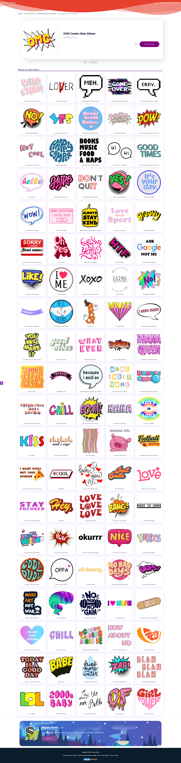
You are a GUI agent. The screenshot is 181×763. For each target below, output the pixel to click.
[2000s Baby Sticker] (61, 699)
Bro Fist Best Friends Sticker (61, 326)
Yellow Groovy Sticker (149, 230)
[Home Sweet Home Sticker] (120, 377)
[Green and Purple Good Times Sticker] (149, 150)
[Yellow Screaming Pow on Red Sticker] (149, 118)
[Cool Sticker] (61, 474)
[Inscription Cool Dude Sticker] (32, 570)
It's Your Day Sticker (149, 197)
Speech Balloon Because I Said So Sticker (90, 391)
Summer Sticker (32, 391)
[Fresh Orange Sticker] (149, 635)
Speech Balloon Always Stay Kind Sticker (90, 230)
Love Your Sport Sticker (120, 230)
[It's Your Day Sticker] (149, 182)
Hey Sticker (61, 520)
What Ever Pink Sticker (90, 359)
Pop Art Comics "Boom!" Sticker (90, 423)
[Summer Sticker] (32, 377)
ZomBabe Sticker (61, 391)
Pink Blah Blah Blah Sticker (149, 681)
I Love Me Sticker (61, 294)
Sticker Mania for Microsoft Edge (87, 755)
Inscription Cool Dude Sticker (32, 584)
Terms (111, 755)
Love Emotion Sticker (90, 520)
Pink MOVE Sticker (90, 455)
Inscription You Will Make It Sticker (32, 359)
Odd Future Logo (119, 713)
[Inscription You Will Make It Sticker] (32, 345)
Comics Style (93, 62)
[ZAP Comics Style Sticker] (120, 667)
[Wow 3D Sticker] (61, 603)
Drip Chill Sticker (61, 650)
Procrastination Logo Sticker (32, 326)
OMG (85, 62)
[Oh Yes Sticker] (61, 248)
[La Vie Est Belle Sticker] (90, 699)
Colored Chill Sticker (61, 423)
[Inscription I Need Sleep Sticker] (149, 312)
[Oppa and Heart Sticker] (61, 570)
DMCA (116, 755)
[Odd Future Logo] (120, 699)
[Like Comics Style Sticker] (32, 280)
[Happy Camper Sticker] (61, 150)
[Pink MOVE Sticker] (90, 441)
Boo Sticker (90, 326)
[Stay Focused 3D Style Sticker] (32, 506)
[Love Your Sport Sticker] (120, 216)
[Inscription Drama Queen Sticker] (149, 345)
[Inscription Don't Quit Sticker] (90, 182)
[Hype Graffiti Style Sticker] (61, 182)
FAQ (99, 755)
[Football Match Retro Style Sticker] (149, 441)
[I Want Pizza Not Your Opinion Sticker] (32, 474)
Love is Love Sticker (149, 423)
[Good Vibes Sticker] (61, 345)
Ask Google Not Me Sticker (149, 262)
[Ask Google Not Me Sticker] (149, 248)
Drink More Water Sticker (90, 681)
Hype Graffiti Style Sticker (61, 197)
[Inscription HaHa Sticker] (120, 409)
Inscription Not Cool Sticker (32, 165)
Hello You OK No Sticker (90, 262)
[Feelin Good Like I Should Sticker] (32, 409)
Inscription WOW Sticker (32, 230)
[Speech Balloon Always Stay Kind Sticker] (90, 216)
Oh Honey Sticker (90, 584)
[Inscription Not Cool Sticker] (32, 150)
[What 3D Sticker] (120, 312)
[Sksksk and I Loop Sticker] (61, 441)
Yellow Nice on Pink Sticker (120, 552)
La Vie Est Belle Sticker (90, 713)
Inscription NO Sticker (149, 294)
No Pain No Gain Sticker (90, 618)
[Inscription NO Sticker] (149, 280)
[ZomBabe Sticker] (61, 377)
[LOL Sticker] (32, 699)
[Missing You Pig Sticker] (120, 441)
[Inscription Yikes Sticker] (149, 538)
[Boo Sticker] (90, 312)
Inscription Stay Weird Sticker (32, 552)
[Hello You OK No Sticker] (90, 248)
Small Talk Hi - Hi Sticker (119, 165)
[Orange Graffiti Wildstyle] (120, 345)
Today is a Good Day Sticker (32, 681)
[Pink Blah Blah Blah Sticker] (149, 667)
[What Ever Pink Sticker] (90, 345)
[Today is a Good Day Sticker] (32, 667)
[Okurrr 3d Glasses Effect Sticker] (90, 538)
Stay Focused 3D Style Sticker (32, 520)
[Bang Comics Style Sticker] (120, 506)
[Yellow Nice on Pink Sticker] (120, 538)
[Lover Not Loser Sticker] (61, 87)
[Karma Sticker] (120, 280)
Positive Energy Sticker (120, 133)
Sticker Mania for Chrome (70, 755)
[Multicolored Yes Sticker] (61, 118)
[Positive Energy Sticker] (120, 118)
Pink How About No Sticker (120, 650)
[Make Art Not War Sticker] (32, 603)
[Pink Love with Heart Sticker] (149, 474)
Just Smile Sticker (119, 488)
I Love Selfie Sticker (120, 618)
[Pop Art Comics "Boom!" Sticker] (90, 409)
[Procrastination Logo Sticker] (32, 312)
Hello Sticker (32, 197)
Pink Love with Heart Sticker (149, 488)
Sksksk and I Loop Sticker (61, 455)
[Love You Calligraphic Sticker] (90, 474)
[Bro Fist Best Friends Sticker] (61, 312)
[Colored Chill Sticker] (61, 409)
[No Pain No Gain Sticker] (90, 603)
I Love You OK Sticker (61, 230)
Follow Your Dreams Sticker (32, 650)
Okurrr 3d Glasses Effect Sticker (90, 552)
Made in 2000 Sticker (149, 520)
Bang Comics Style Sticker (120, 520)
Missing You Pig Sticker (120, 455)
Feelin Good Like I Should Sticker (32, 423)
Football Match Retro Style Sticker (149, 455)
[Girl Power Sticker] (149, 699)
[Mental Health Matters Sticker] (90, 118)
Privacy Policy (105, 755)
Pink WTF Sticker (119, 262)
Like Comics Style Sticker (32, 294)
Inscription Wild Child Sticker (32, 101)
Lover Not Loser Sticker (61, 101)
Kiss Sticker (32, 455)
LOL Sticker (32, 713)
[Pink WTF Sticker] (120, 248)
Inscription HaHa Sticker (119, 423)
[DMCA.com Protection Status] (90, 760)
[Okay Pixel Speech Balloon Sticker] (149, 87)
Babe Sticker (61, 681)
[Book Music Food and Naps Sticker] (90, 150)
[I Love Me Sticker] (61, 280)
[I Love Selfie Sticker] (120, 603)
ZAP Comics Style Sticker (119, 681)
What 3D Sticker (119, 326)
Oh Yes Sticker (61, 262)
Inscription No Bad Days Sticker (120, 584)
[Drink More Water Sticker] (90, 667)
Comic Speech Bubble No (32, 133)
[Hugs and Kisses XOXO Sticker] (90, 280)
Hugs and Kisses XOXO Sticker (90, 294)
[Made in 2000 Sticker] (149, 506)
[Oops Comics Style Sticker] (149, 570)
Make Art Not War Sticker (32, 618)
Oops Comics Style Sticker (149, 584)
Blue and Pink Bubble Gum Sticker (149, 391)
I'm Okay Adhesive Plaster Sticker (149, 618)
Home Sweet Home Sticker (120, 391)
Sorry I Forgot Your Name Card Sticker (32, 262)
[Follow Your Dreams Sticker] (32, 635)
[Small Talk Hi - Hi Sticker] (120, 150)
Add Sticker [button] (149, 44)
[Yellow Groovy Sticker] (149, 216)
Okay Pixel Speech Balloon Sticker (149, 101)
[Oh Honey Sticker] (90, 570)
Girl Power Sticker (149, 713)
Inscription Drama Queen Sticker (149, 359)
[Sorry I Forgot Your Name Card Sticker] (32, 248)
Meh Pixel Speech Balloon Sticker (90, 101)
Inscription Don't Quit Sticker (90, 197)
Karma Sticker (119, 294)
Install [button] (49, 738)
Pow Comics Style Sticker (61, 552)
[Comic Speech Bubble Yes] (120, 182)
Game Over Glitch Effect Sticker (119, 101)
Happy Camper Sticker (61, 165)
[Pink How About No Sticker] (120, 635)
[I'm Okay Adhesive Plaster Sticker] (149, 603)
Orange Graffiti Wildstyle (119, 359)
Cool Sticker (61, 488)
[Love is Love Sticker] (149, 409)
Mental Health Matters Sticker (90, 133)
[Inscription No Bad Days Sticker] (120, 570)
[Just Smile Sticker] (120, 474)
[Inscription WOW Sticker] (32, 216)
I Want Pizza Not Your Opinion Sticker (32, 488)
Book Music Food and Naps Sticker (90, 165)
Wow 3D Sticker (61, 618)
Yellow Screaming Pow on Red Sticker (149, 133)
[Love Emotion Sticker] (90, 506)
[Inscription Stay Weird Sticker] (32, 538)
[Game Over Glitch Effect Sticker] (120, 87)
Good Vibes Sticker (61, 359)
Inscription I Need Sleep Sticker (149, 326)
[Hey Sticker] (61, 506)
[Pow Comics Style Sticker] (61, 538)
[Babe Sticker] (61, 667)
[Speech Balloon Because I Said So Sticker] (90, 377)
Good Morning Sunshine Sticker (90, 650)
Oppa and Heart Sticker (61, 584)
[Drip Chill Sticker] (61, 635)
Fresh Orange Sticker (148, 650)
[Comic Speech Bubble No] (32, 118)
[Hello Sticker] (32, 182)
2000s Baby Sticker (61, 713)
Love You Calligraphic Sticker (90, 488)
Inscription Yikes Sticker (149, 552)
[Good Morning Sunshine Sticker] (90, 635)
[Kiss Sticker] (32, 441)
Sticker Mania (9, 2)
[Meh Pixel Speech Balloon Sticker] (90, 87)
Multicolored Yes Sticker (61, 133)
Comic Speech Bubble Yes (119, 197)
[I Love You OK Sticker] (61, 216)
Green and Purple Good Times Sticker (149, 165)
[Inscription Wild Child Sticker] (32, 87)
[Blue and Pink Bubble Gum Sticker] (149, 377)
